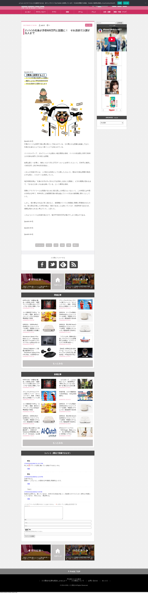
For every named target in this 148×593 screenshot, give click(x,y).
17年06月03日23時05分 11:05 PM (33, 477)
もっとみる (58, 363)
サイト (25, 525)
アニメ (94, 12)
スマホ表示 (77, 579)
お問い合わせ (93, 581)
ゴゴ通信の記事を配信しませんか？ (54, 581)
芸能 (67, 12)
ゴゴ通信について (77, 581)
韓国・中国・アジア (120, 12)
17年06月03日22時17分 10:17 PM (33, 463)
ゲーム (80, 12)
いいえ (126, 3)
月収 (68, 245)
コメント (27, 506)
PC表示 (70, 579)
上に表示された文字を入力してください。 (33, 531)
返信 (28, 468)
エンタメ (28, 12)
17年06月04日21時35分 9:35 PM (33, 492)
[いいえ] (145, 3)
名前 (25, 519)
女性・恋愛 (106, 12)
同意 (119, 3)
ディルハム (39, 245)
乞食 (62, 245)
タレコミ (105, 581)
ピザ (56, 245)
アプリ (54, 12)
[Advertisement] (57, 50)
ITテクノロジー (41, 12)
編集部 (43, 25)
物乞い (76, 245)
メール (25, 522)
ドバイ (49, 245)
